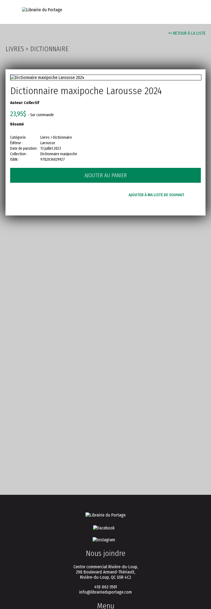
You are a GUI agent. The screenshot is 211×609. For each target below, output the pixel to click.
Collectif (31, 102)
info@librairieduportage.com (105, 592)
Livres (14, 49)
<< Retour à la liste (187, 33)
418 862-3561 (105, 586)
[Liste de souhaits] (169, 11)
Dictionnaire (49, 49)
